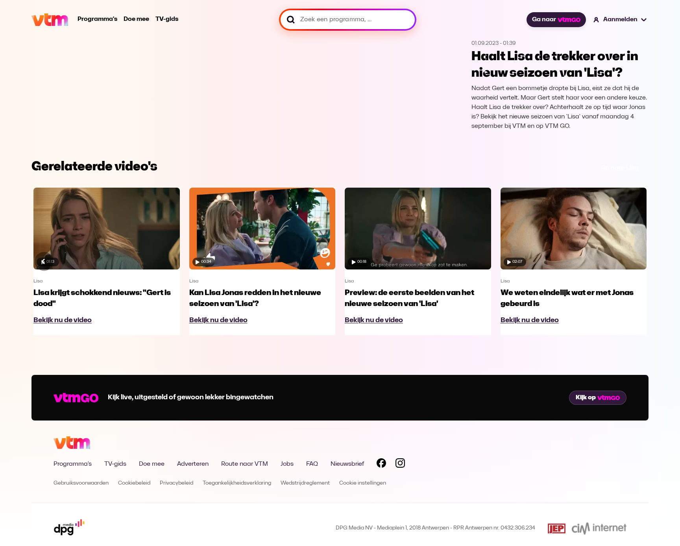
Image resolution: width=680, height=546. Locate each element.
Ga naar (544, 20)
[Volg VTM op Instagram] (400, 464)
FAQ (312, 464)
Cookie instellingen (362, 483)
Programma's (97, 19)
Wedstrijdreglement (305, 483)
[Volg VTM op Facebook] (381, 464)
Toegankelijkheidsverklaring (237, 483)
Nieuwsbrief (347, 464)
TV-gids (166, 19)
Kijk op (586, 398)
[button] (620, 19)
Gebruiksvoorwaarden (81, 483)
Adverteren (193, 464)
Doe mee (136, 19)
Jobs (287, 464)
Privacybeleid (176, 483)
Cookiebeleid (134, 483)
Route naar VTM (244, 464)
